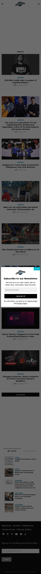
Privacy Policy (22, 303)
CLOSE (37, 268)
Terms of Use (32, 301)
